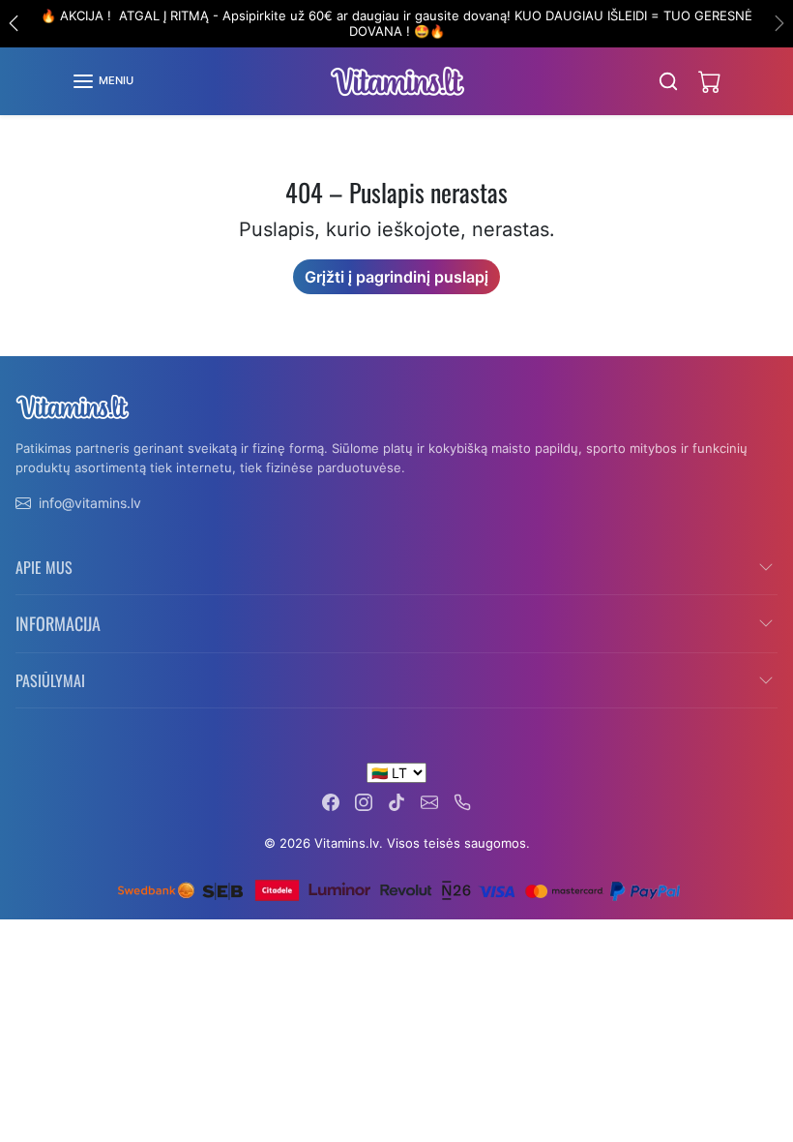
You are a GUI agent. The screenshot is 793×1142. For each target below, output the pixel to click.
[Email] (429, 801)
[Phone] (462, 801)
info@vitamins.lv (90, 503)
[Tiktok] (396, 801)
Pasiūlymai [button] (50, 680)
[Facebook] (330, 801)
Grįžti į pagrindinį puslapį (396, 276)
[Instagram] (363, 801)
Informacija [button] (58, 623)
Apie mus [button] (44, 567)
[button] (102, 81)
